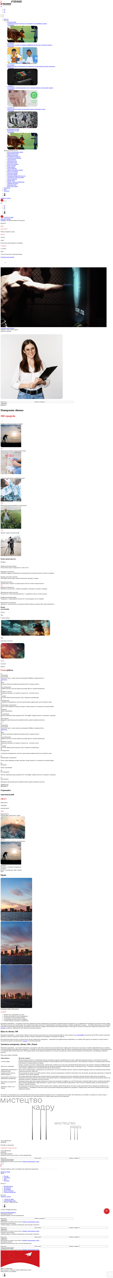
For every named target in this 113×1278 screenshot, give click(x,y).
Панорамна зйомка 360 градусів (16, 176)
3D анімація (7, 1189)
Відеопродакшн (8, 1186)
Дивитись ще (4, 784)
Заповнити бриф (5, 1172)
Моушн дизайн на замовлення (15, 182)
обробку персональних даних (31, 1161)
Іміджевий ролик (12, 162)
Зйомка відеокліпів (12, 155)
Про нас (6, 19)
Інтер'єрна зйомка (12, 174)
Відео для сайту (11, 165)
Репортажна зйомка (12, 164)
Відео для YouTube (12, 171)
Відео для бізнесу (9, 1190)
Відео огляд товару (12, 186)
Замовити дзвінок (6, 198)
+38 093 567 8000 (8, 217)
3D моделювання (12, 179)
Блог (5, 189)
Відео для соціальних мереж (15, 152)
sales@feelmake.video (10, 1201)
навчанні (3, 1028)
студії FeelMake (80, 1035)
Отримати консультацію (7, 257)
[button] (106, 1211)
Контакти (6, 191)
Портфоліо (7, 188)
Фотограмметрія (11, 168)
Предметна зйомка (12, 173)
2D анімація (7, 1187)
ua (1, 6)
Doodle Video (11, 180)
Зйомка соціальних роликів (15, 170)
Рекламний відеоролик (13, 156)
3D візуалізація (11, 159)
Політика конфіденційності (8, 1212)
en (4, 12)
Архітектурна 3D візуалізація (15, 177)
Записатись (4, 679)
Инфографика (11, 167)
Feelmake (3, 220)
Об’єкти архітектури (10, 1192)
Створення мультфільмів (14, 158)
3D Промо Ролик (12, 161)
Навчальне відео (11, 185)
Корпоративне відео (13, 153)
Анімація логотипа (12, 183)
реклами (25, 1041)
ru (4, 10)
